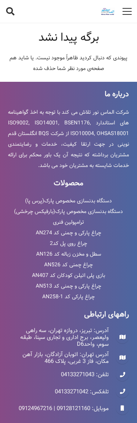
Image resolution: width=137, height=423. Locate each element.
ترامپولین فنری (68, 222)
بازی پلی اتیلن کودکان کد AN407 (68, 275)
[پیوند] (107, 11)
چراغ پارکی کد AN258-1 (68, 297)
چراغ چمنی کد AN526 (68, 265)
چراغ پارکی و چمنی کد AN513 (68, 286)
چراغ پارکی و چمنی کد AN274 (68, 233)
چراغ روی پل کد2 (68, 243)
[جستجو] (10, 11)
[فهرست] (127, 11)
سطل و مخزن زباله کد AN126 (68, 254)
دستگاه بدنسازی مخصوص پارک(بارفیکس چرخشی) (68, 211)
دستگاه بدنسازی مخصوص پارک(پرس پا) (68, 201)
